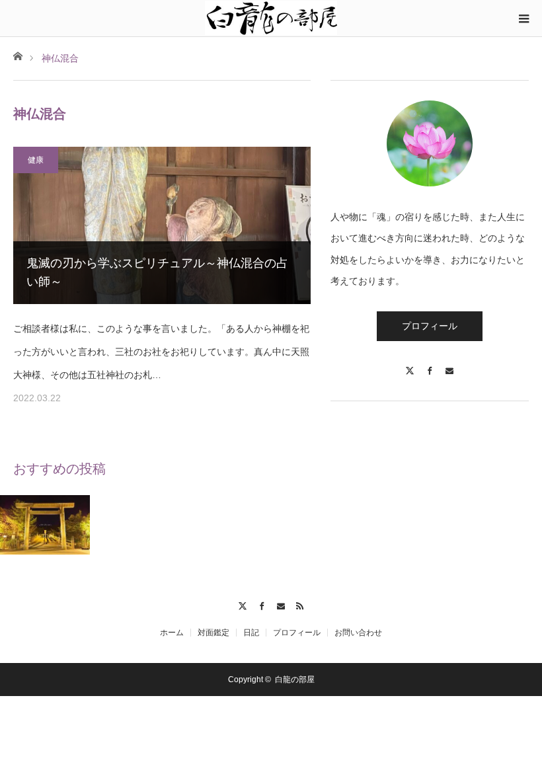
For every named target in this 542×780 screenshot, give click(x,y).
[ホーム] (17, 55)
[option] (45, 525)
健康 (36, 160)
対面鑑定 (213, 633)
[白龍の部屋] (271, 18)
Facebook (261, 604)
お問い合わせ (358, 633)
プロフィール (429, 326)
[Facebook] (430, 364)
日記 (251, 633)
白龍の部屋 (295, 679)
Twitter (242, 604)
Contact (280, 604)
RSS (299, 604)
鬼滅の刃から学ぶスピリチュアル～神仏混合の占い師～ (157, 272)
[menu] (523, 18)
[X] (410, 364)
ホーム (172, 633)
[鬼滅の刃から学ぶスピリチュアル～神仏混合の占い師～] (162, 225)
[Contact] (449, 364)
